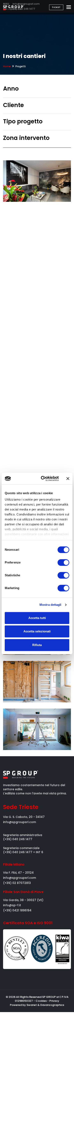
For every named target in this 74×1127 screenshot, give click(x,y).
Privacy (54, 1001)
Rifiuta (37, 645)
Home (7, 66)
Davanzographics (52, 1005)
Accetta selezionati (37, 631)
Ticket (56, 7)
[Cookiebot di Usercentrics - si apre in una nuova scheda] (43, 478)
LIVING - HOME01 (31, 740)
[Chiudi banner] (67, 478)
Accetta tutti (37, 618)
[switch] (63, 562)
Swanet (32, 1005)
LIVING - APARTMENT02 (28, 689)
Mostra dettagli (50, 604)
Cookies (41, 1001)
